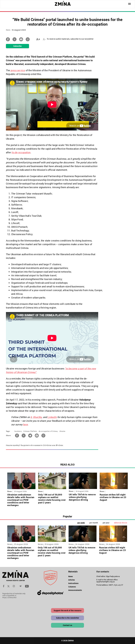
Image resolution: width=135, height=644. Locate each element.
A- (44, 39)
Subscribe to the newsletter (67, 618)
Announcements (75, 590)
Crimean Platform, (30, 431)
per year (106, 522)
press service (17, 70)
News (70, 576)
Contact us (67, 625)
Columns (72, 586)
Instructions (73, 583)
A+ (38, 39)
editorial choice (120, 522)
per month (93, 522)
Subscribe (17, 46)
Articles (71, 580)
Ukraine (62, 431)
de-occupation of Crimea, (48, 431)
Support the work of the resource (67, 610)
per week (81, 522)
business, (18, 431)
